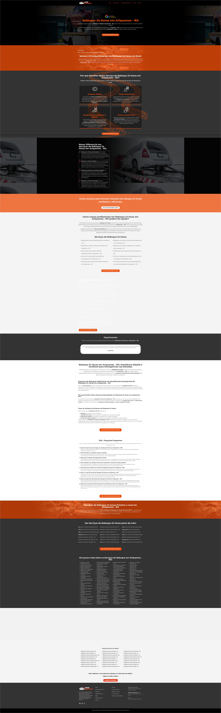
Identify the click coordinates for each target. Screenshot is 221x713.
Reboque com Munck (86, 570)
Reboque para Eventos (102, 595)
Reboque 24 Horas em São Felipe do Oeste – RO (132, 527)
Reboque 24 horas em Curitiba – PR (88, 664)
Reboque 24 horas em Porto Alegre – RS (111, 666)
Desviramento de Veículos (103, 580)
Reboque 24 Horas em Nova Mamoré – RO (88, 539)
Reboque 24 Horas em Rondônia (96, 52)
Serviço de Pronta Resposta (119, 595)
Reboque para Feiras (101, 596)
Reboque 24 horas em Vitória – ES (131, 666)
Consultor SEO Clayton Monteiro (121, 710)
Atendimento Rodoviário (86, 579)
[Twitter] (82, 703)
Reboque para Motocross (102, 601)
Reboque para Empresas (102, 585)
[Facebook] (80, 703)
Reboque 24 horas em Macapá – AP (110, 656)
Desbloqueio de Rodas (102, 572)
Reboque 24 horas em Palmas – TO (110, 664)
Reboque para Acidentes (86, 603)
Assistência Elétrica (101, 570)
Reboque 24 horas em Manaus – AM (110, 660)
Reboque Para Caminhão (86, 565)
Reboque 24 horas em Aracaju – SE (88, 651)
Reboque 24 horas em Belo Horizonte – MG (90, 655)
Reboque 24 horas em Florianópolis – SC (89, 666)
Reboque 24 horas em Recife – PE (131, 653)
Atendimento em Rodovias (103, 588)
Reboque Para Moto (85, 563)
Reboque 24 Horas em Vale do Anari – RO (109, 527)
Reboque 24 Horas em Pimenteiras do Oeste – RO (132, 534)
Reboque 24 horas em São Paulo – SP (132, 662)
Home (110, 3)
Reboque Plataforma (85, 567)
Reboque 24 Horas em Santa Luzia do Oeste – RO (132, 542)
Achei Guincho (93, 59)
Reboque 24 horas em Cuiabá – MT (88, 662)
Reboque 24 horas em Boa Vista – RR (89, 656)
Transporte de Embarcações (87, 596)
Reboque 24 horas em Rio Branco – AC (132, 655)
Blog (134, 3)
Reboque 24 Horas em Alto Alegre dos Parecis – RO (131, 529)
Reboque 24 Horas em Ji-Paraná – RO (86, 537)
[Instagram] (84, 703)
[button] (110, 35)
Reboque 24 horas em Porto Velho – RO (132, 651)
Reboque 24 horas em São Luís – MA (131, 660)
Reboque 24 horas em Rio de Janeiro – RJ (132, 656)
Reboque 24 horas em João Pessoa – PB (111, 655)
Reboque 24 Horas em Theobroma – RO (131, 532)
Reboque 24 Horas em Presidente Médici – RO (110, 534)
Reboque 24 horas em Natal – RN (109, 662)
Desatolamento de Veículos (103, 579)
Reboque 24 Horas (85, 52)
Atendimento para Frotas (103, 584)
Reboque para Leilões (118, 579)
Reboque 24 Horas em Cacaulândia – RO (109, 539)
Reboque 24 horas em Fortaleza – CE (110, 651)
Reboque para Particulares (103, 587)
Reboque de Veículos (102, 577)
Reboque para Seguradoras (119, 580)
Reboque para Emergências (103, 562)
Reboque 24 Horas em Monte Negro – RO (109, 537)
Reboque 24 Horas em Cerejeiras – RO (87, 542)
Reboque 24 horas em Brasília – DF (88, 658)
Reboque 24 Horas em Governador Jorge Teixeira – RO (87, 534)
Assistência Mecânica (102, 569)
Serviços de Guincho (125, 3)
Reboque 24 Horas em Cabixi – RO (108, 532)
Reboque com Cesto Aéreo (87, 569)
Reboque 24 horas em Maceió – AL (110, 658)
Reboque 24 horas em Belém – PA (88, 653)
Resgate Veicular (84, 572)
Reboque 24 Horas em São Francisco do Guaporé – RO (131, 539)
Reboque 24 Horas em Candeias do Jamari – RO (88, 527)
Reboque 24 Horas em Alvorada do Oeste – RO (110, 542)
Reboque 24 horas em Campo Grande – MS (90, 660)
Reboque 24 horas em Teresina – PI (131, 664)
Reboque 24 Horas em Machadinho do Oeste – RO (88, 532)
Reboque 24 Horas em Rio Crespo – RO (131, 537)
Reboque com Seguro (135, 562)
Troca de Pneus (100, 573)
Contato (139, 3)
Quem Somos (116, 3)
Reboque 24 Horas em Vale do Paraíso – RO (110, 529)
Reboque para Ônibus (86, 566)
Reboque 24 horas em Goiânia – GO (110, 653)
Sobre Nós (97, 691)
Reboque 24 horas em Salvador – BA (131, 658)
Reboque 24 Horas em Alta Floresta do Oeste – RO (88, 529)
